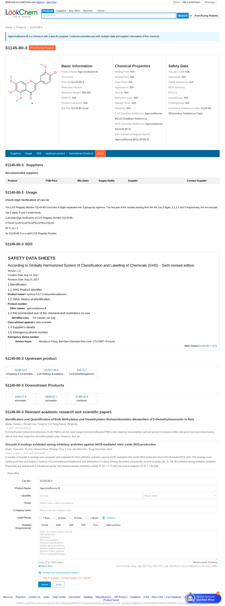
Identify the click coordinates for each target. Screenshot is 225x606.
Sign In (40, 2)
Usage (28, 153)
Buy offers (74, 10)
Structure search (88, 11)
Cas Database (174, 597)
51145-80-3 (77, 82)
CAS (146, 597)
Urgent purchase (113, 525)
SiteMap (88, 597)
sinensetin (21, 398)
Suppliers (61, 10)
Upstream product (55, 153)
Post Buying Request (42, 47)
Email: (27, 503)
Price (95, 525)
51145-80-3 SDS (208, 346)
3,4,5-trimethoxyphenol (82, 372)
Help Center (59, 597)
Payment (20, 597)
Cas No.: (26, 481)
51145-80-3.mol (79, 108)
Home (176, 2)
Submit (44, 584)
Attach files (46, 566)
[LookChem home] (21, 13)
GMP (71, 525)
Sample (44, 525)
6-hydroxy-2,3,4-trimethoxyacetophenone (28, 372)
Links (46, 597)
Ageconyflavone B (88, 71)
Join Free (51, 2)
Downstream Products (81, 153)
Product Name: (23, 488)
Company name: (22, 510)
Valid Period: (24, 517)
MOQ (58, 525)
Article (101, 10)
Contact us (34, 597)
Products (47, 10)
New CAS (157, 597)
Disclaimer (75, 597)
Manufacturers (103, 597)
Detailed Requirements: (23, 526)
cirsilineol (82, 398)
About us (8, 597)
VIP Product (120, 597)
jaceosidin (51, 398)
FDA (83, 525)
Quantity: (26, 495)
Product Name (111, 600)
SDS (38, 153)
